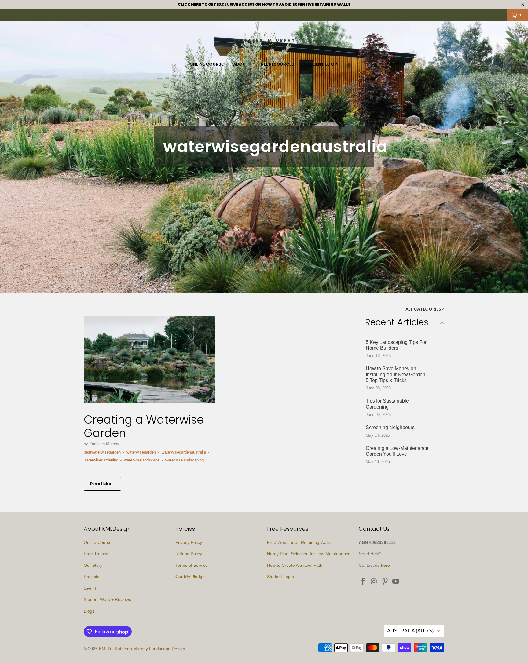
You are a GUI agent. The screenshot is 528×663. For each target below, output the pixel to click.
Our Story (93, 565)
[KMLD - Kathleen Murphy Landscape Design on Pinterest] (385, 582)
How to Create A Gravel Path (294, 565)
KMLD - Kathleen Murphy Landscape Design (142, 648)
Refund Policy (188, 553)
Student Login (280, 576)
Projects (91, 576)
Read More (102, 483)
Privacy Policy (188, 542)
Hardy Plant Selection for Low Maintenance (308, 553)
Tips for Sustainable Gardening (387, 403)
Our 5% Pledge (190, 576)
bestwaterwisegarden (102, 452)
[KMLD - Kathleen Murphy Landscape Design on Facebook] (363, 582)
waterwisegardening (101, 460)
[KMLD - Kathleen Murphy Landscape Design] (264, 40)
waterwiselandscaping (184, 460)
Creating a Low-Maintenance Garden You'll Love (397, 451)
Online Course (98, 542)
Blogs (89, 611)
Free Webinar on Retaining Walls (299, 542)
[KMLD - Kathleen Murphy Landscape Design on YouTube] (396, 582)
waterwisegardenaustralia (184, 452)
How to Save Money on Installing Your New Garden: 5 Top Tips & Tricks (396, 374)
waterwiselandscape (142, 460)
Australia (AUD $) (410, 630)
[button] (209, 64)
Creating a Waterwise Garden (144, 426)
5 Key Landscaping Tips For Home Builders (396, 345)
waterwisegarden (141, 452)
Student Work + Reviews (107, 599)
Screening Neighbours (390, 427)
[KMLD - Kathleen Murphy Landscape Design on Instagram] (374, 582)
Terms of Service (191, 565)
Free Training (97, 553)
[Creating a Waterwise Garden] (149, 359)
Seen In (91, 588)
